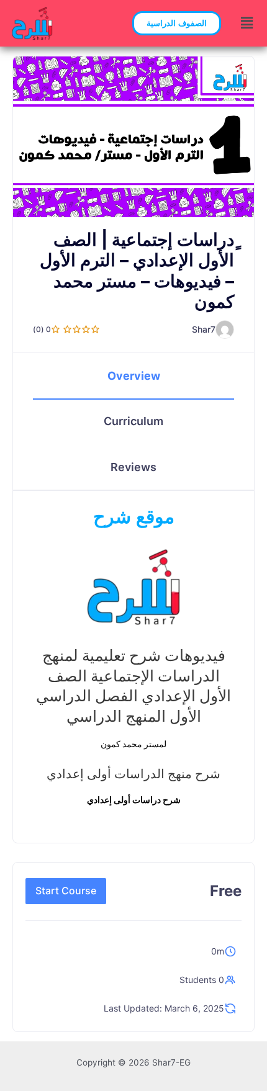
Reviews (133, 467)
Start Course (65, 890)
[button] (176, 23)
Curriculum (133, 421)
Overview (133, 375)
